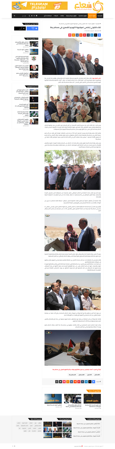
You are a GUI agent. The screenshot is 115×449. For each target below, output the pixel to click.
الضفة (18, 426)
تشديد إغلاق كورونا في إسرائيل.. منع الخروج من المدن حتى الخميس (22, 91)
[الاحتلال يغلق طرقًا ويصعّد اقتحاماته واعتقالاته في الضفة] (72, 399)
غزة (19, 428)
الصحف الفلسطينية (24, 426)
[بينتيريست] (84, 35)
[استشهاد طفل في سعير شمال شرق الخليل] (34, 75)
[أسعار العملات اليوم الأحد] (57, 435)
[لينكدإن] (91, 35)
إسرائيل (39, 423)
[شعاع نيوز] (88, 6)
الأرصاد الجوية (24, 423)
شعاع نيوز (24, 428)
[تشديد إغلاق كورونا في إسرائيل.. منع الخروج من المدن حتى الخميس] (34, 92)
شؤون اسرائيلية (83, 16)
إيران (35, 423)
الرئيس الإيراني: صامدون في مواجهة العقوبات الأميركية (21, 98)
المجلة (56, 16)
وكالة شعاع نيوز (77, 446)
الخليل (89, 374)
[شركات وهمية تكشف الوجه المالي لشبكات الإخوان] (34, 114)
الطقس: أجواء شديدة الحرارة (54, 405)
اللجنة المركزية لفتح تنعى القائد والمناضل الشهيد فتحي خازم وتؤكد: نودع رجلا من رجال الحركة (21, 59)
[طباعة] (56, 381)
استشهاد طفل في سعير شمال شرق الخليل (22, 74)
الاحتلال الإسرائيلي (38, 426)
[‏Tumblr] (88, 35)
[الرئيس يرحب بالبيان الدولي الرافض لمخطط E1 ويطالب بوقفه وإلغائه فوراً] (34, 68)
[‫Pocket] (69, 35)
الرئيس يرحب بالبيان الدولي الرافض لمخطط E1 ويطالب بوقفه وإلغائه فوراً (21, 67)
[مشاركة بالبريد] (60, 381)
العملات (34, 428)
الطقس (39, 428)
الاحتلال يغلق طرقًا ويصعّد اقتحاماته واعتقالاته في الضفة (73, 406)
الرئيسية (100, 16)
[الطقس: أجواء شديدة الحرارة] (53, 399)
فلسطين (81, 374)
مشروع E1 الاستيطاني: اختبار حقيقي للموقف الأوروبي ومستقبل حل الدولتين (22, 121)
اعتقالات (30, 423)
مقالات (62, 16)
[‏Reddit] (80, 35)
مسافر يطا (72, 374)
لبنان (29, 431)
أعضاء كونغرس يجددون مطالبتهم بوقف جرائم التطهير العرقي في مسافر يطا (73, 369)
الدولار (31, 426)
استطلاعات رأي (48, 16)
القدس (29, 428)
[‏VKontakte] (77, 35)
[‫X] (95, 35)
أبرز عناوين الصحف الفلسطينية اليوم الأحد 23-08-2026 (93, 406)
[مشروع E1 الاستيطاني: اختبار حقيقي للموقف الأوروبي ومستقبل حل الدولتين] (34, 121)
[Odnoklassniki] (73, 35)
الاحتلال (97, 374)
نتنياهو (25, 431)
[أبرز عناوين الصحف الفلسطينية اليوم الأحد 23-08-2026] (92, 399)
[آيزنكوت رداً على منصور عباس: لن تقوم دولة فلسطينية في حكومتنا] (47, 429)
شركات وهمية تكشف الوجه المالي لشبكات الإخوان (22, 113)
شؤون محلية (92, 16)
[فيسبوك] (99, 35)
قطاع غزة (34, 431)
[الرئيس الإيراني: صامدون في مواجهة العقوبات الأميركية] (34, 99)
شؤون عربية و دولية (71, 16)
